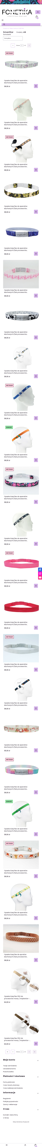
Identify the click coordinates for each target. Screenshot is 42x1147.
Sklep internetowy (20, 1122)
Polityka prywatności (10, 1101)
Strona (18, 45)
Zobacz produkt (36, 86)
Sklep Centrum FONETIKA (13, 28)
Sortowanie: (7, 34)
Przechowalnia (8, 1072)
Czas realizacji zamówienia (13, 1088)
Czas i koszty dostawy (11, 1085)
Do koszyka (36, 1002)
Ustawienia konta (9, 1069)
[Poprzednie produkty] (13, 1052)
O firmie (6, 1118)
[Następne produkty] (29, 1052)
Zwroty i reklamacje (10, 1104)
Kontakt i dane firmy (10, 1115)
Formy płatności (9, 1082)
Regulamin (7, 1098)
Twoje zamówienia (10, 1066)
